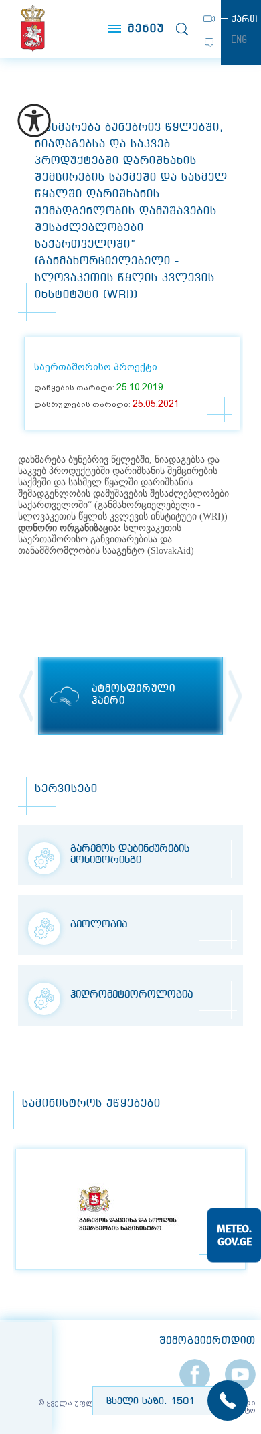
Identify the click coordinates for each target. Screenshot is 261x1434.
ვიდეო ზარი (209, 18)
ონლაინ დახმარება (209, 42)
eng (239, 39)
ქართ (244, 18)
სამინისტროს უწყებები (91, 1103)
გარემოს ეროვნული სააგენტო (33, 28)
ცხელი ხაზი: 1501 (150, 1401)
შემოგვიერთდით (207, 1341)
